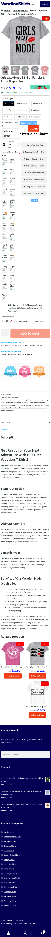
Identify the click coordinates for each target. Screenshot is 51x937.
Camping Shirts (10, 846)
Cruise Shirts (9, 850)
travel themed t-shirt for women (27, 408)
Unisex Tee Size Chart (35, 145)
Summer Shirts (10, 891)
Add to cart (30, 333)
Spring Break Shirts (11, 887)
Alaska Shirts (9, 832)
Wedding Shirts (10, 901)
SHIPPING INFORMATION (11, 342)
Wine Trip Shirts (10, 905)
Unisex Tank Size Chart (35, 166)
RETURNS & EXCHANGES (11, 351)
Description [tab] (5, 422)
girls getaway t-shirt (33, 400)
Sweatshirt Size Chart (35, 193)
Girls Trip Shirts (20, 10)
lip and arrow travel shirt (35, 405)
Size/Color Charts (28, 123)
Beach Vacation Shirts (12, 837)
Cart (39, 931)
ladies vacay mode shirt (17, 405)
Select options (13, 676)
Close (34, 200)
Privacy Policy (6, 923)
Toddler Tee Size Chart (35, 179)
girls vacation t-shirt (26, 403)
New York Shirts (10, 882)
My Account (8, 933)
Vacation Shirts (10, 896)
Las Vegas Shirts (10, 873)
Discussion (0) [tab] (6, 429)
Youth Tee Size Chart (35, 172)
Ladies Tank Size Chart (35, 159)
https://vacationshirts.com (24, 923)
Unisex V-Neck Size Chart (35, 152)
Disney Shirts (9, 859)
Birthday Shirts (10, 841)
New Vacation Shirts (12, 878)
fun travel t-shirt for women (15, 400)
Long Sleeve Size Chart (35, 186)
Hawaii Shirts (9, 869)
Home (7, 10)
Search (25, 933)
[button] (47, 19)
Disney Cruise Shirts (12, 855)
